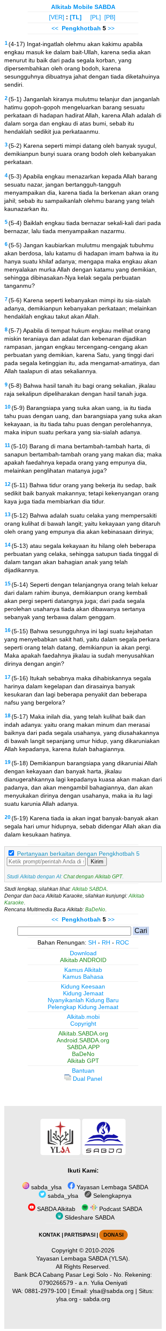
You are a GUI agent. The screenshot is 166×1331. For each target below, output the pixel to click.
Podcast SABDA (119, 1208)
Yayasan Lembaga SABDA (111, 1187)
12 (8, 484)
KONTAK (49, 1235)
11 (7, 445)
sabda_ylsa (45, 1187)
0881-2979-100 (45, 1290)
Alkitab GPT (83, 1060)
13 (8, 514)
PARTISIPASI (79, 1235)
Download (83, 953)
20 (8, 817)
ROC (122, 942)
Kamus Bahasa (83, 976)
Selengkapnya (112, 1195)
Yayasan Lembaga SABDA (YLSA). (83, 1258)
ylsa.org (66, 1299)
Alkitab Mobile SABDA (83, 6)
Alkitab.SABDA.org (83, 1033)
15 (8, 583)
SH (92, 942)
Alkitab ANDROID (83, 960)
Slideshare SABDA (88, 1217)
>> (111, 28)
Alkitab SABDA (89, 889)
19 (8, 762)
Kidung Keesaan (83, 986)
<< (55, 28)
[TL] (76, 17)
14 (8, 544)
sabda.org (96, 1299)
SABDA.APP (83, 1047)
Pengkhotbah (81, 28)
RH (106, 942)
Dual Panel (86, 1078)
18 (8, 715)
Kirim (97, 861)
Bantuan (83, 1070)
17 (8, 677)
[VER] (56, 17)
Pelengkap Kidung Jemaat (83, 1006)
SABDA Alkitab (55, 1208)
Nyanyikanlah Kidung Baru (83, 1000)
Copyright (83, 1023)
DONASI (113, 1235)
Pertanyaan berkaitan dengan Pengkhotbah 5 (78, 853)
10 (8, 407)
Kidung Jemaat (83, 993)
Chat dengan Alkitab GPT (92, 876)
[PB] (109, 17)
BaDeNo (95, 909)
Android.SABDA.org (83, 1040)
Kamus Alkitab (83, 969)
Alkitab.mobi (83, 1016)
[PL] (95, 17)
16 (8, 630)
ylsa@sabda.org (112, 1290)
